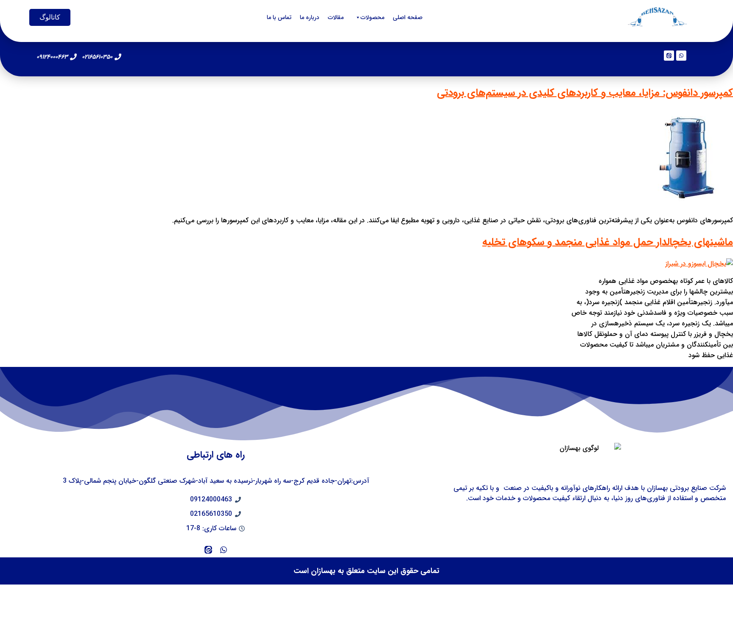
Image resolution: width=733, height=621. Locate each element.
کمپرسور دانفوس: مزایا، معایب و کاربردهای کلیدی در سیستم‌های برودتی (585, 93)
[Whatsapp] (681, 55)
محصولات (372, 17)
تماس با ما (279, 17)
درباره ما (309, 17)
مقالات (336, 17)
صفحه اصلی (407, 17)
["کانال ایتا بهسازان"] (208, 549)
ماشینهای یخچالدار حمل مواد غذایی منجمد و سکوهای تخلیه (607, 242)
